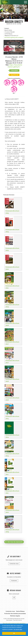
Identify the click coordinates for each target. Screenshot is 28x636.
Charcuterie (14, 70)
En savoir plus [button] (18, 629)
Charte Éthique (20, 611)
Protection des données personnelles (15, 613)
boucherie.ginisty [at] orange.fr (13, 37)
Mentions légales (15, 616)
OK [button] (14, 633)
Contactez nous (14, 563)
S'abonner (14, 580)
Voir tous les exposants (15, 542)
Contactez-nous (10, 611)
